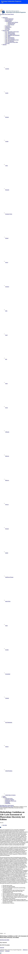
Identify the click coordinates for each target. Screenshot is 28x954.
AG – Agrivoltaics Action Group (12, 31)
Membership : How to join (10, 800)
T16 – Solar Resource (9, 37)
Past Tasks (7, 43)
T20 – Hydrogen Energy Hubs (11, 42)
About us (4, 797)
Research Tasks (6, 30)
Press (6, 14)
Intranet (12, 14)
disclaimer (7, 951)
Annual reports (8, 27)
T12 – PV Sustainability (10, 34)
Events (4, 796)
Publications (5, 17)
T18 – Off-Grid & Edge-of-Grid (11, 39)
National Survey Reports (13, 22)
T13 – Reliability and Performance (12, 35)
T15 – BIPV (7, 36)
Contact (8, 14)
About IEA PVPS (9, 798)
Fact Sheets (7, 25)
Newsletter (2, 14)
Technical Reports (9, 20)
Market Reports (8, 21)
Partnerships (7, 803)
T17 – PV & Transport (10, 38)
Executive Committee (9, 799)
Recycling (5, 825)
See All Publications (9, 18)
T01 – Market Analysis (10, 32)
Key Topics (7, 29)
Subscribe (2, 947)
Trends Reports (11, 24)
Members (4, 44)
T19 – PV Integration (9, 41)
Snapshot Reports (11, 23)
